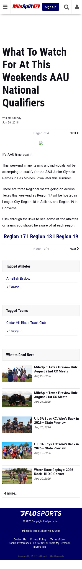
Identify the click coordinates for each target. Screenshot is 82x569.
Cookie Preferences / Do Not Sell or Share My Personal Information (39, 545)
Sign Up (50, 7)
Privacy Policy (38, 539)
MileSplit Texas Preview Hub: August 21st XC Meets (56, 395)
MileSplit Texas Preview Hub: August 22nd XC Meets (56, 369)
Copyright (37, 521)
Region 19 (67, 236)
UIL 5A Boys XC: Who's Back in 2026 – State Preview (56, 420)
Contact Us (20, 539)
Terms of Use (57, 539)
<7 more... (13, 331)
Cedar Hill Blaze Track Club (26, 323)
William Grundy (11, 118)
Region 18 (41, 236)
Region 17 (15, 236)
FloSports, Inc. (51, 521)
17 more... (13, 287)
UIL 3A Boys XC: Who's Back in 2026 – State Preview (56, 446)
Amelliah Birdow (18, 279)
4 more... (10, 493)
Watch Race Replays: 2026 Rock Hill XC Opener (53, 472)
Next (73, 133)
